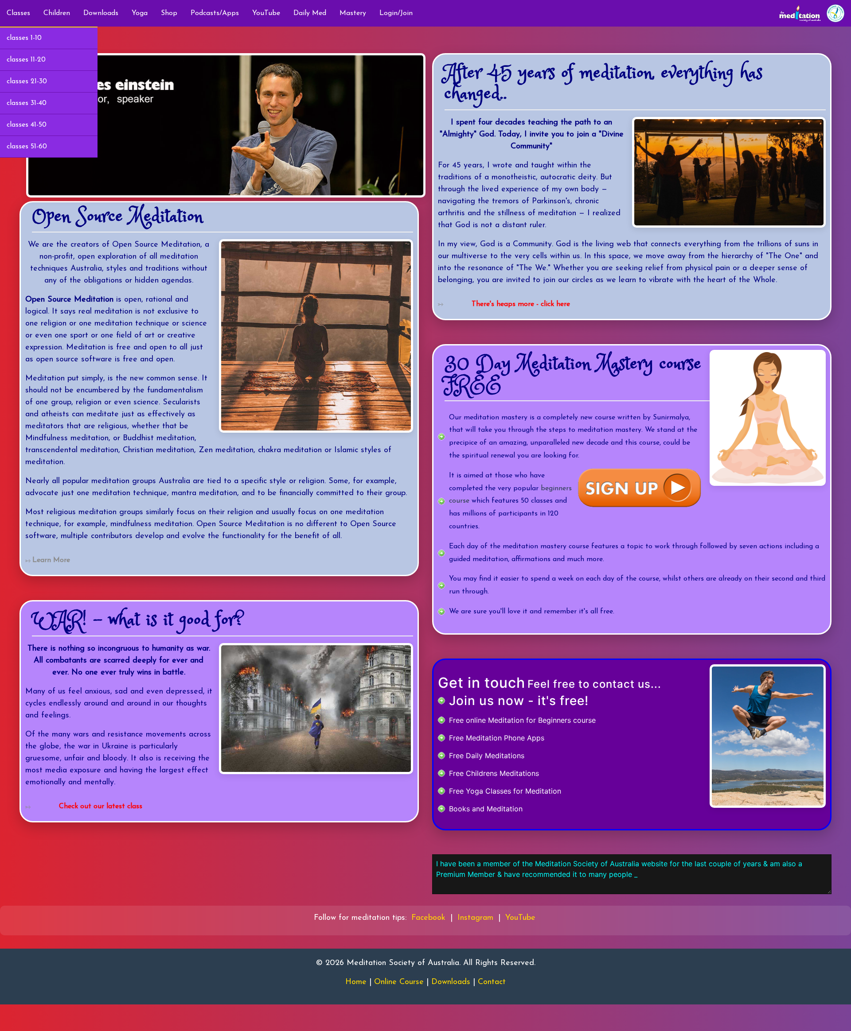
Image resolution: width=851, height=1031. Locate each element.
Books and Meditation (486, 808)
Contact (492, 982)
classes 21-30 (27, 81)
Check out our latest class (100, 806)
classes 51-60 (27, 146)
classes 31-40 (27, 103)
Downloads (100, 13)
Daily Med (309, 13)
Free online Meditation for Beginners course (522, 720)
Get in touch (481, 682)
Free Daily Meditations (486, 755)
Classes (18, 13)
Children (56, 13)
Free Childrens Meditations (494, 773)
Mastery (353, 13)
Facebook (428, 918)
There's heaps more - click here (521, 304)
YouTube (266, 13)
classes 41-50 (27, 124)
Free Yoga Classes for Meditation (505, 791)
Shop (169, 13)
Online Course (399, 982)
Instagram (475, 918)
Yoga (140, 13)
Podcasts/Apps (215, 13)
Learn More (51, 560)
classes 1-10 (24, 38)
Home (356, 982)
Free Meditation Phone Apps (496, 737)
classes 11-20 (26, 59)
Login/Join (396, 13)
